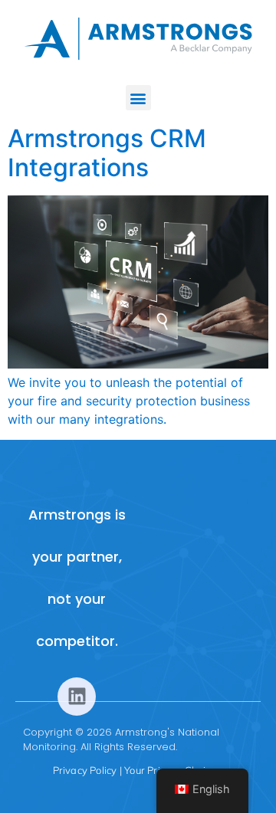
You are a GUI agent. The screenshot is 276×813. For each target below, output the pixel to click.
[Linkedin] (77, 696)
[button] (138, 97)
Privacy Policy (85, 770)
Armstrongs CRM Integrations (107, 152)
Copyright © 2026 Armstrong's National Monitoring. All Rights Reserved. (121, 740)
